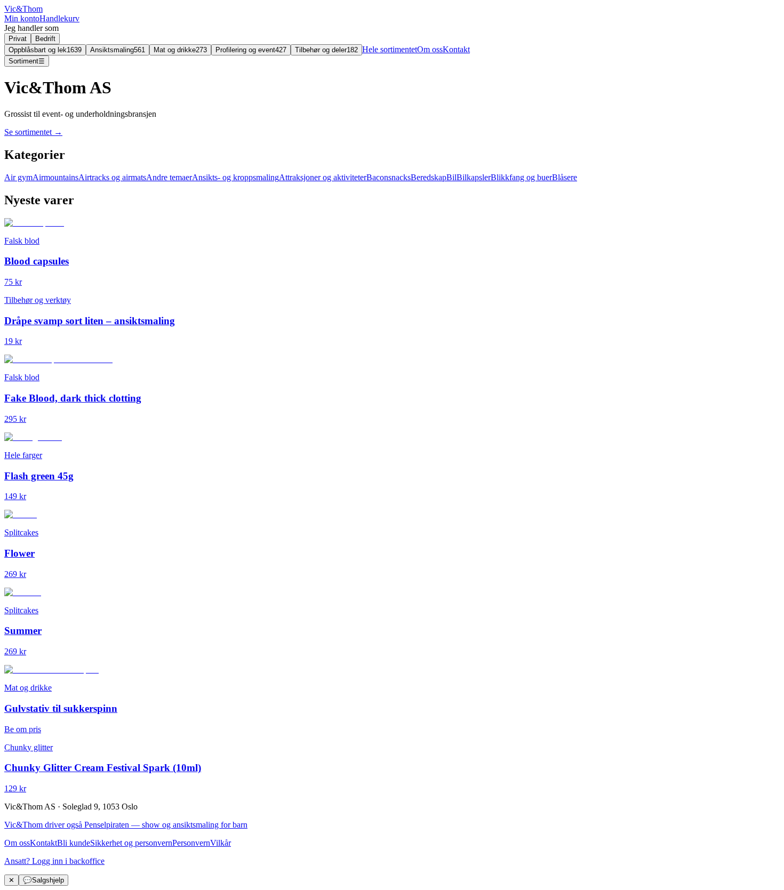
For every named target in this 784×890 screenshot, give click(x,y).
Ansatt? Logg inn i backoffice (54, 860)
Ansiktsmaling (117, 50)
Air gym (18, 177)
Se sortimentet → (33, 132)
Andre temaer (169, 177)
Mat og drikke (180, 50)
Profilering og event (250, 50)
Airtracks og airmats (112, 177)
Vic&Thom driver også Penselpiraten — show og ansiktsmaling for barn (125, 824)
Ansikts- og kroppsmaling (235, 177)
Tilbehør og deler (326, 50)
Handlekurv (59, 18)
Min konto (21, 18)
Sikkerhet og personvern (131, 842)
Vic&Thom (23, 8)
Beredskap (428, 177)
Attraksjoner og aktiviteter (322, 177)
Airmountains (55, 177)
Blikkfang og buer (521, 177)
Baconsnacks (388, 177)
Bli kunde (73, 842)
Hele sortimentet (389, 49)
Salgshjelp (43, 880)
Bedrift (45, 39)
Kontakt (456, 49)
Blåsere (564, 177)
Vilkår (220, 842)
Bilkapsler (474, 177)
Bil (451, 177)
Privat (18, 39)
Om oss (430, 49)
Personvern (191, 842)
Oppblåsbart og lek (45, 50)
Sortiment (27, 61)
